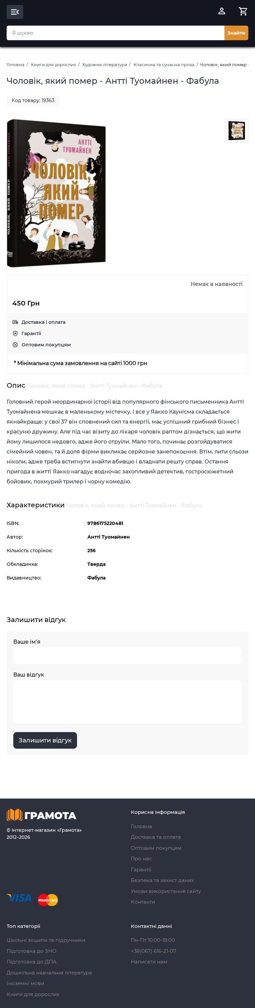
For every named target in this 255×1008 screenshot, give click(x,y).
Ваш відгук (28, 675)
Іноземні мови (25, 983)
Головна (16, 64)
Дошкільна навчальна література (49, 972)
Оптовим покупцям (46, 345)
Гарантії (31, 333)
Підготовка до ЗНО (31, 951)
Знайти (236, 33)
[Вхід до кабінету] (222, 12)
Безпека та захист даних (162, 880)
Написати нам (149, 961)
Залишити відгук (45, 740)
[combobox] (115, 33)
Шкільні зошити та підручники (46, 940)
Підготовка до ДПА (31, 961)
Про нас (141, 858)
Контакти (143, 902)
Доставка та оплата (156, 837)
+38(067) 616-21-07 (153, 951)
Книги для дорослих (53, 64)
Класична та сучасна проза (164, 64)
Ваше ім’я (27, 642)
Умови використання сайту (166, 891)
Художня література (104, 64)
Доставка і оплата (43, 322)
